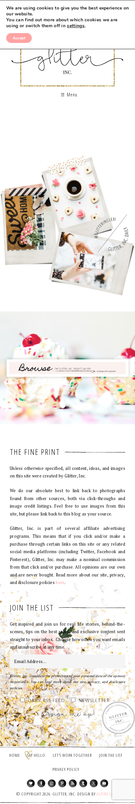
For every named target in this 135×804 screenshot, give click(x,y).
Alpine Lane (107, 794)
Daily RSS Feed (46, 701)
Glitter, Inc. (67, 53)
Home (14, 755)
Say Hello (36, 755)
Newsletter (94, 701)
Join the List (111, 755)
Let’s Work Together (72, 755)
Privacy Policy (65, 769)
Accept (19, 38)
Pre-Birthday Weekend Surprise (67, 142)
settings (75, 26)
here (60, 582)
